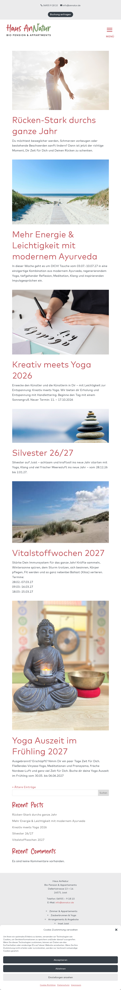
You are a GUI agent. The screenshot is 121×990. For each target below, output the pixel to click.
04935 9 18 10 (49, 5)
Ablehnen (60, 968)
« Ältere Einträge (24, 787)
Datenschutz (63, 985)
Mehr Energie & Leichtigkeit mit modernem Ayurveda (54, 245)
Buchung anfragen (60, 14)
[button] (116, 929)
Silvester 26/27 (43, 452)
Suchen (103, 792)
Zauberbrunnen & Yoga (63, 915)
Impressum (76, 985)
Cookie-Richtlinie (48, 985)
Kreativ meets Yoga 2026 (29, 827)
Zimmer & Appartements (63, 911)
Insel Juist (63, 923)
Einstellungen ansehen (60, 977)
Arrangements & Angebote (63, 919)
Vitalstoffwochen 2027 (58, 552)
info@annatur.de (70, 5)
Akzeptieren (60, 959)
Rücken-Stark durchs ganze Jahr (34, 814)
